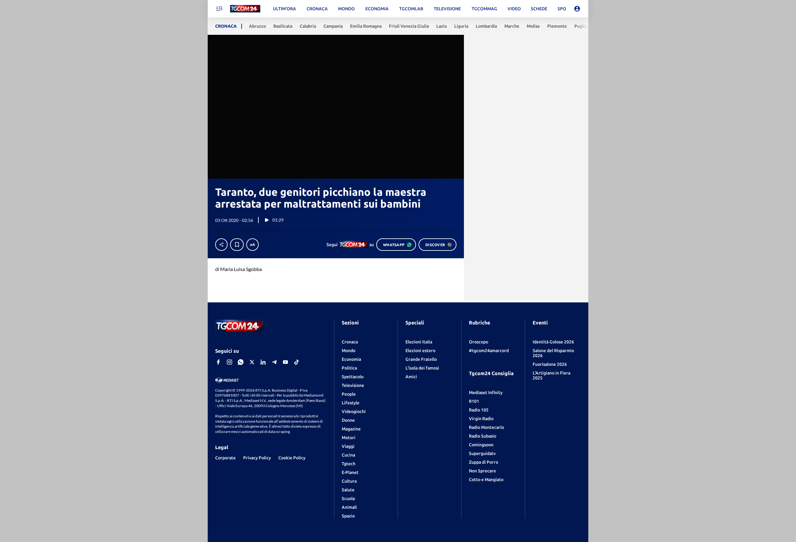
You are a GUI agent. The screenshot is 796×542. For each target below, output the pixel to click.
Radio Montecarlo (486, 427)
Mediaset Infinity (485, 392)
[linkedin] (263, 362)
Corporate (225, 457)
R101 (474, 401)
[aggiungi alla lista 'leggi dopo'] (237, 244)
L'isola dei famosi (422, 367)
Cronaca (350, 341)
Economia (351, 359)
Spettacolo (352, 376)
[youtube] (285, 362)
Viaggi (348, 446)
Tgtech (348, 463)
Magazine (351, 428)
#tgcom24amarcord (489, 350)
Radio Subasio (482, 436)
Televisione (353, 385)
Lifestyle (350, 402)
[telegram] (274, 362)
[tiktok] (297, 362)
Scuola (348, 498)
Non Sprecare (482, 470)
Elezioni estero (420, 350)
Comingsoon (481, 444)
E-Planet (350, 472)
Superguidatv (482, 453)
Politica (349, 367)
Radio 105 (478, 409)
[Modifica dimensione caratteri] (252, 244)
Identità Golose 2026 (553, 341)
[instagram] (229, 362)
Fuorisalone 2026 (550, 364)
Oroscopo (478, 341)
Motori (348, 437)
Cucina (348, 454)
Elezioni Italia (418, 341)
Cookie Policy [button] (291, 457)
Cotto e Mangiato (486, 479)
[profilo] (577, 8)
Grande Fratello (421, 359)
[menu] (219, 8)
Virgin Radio (481, 418)
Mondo (348, 350)
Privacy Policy (257, 457)
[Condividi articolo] (221, 244)
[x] (252, 362)
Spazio (348, 515)
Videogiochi (354, 411)
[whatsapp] (241, 362)
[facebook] (218, 362)
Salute (348, 489)
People (349, 394)
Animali (349, 507)
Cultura (349, 481)
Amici (411, 376)
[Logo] (245, 9)
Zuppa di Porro (483, 462)
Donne (348, 420)
